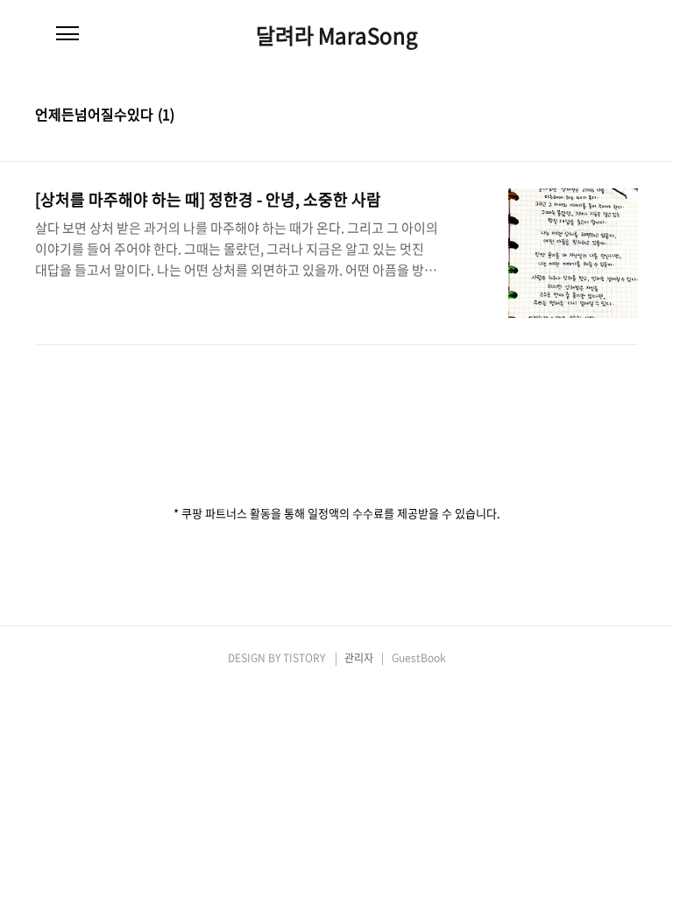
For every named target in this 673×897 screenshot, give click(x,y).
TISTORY (304, 658)
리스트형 (627, 115)
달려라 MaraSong (337, 35)
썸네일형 (602, 115)
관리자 (358, 658)
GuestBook (419, 658)
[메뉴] (67, 34)
